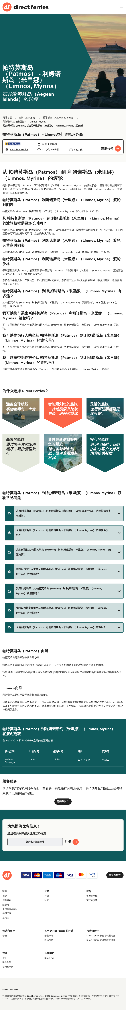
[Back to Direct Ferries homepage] (25, 7)
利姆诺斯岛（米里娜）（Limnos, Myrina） (25, 121)
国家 (4, 896)
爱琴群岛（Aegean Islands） (58, 117)
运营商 (5, 904)
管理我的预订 (93, 896)
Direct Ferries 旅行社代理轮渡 (101, 935)
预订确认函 (92, 900)
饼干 (4, 958)
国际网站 (48, 940)
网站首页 (7, 117)
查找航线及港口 (10, 909)
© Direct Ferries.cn (10, 989)
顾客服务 (6, 900)
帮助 (4, 935)
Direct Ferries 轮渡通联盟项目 (101, 940)
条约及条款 (7, 966)
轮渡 (46, 900)
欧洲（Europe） (27, 117)
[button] (64, 513)
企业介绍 (48, 935)
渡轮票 (5, 917)
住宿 (46, 896)
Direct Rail (49, 958)
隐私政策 (6, 962)
